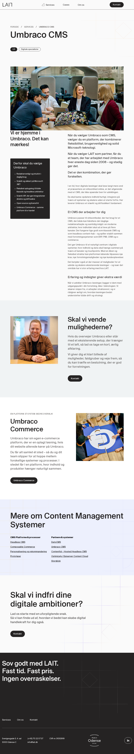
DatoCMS (56, 542)
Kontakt (34, 720)
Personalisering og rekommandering (28, 552)
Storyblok (56, 561)
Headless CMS (17, 542)
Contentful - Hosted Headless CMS (69, 552)
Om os (20, 720)
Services (29, 27)
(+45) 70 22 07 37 (35, 739)
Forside (14, 27)
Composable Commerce (22, 547)
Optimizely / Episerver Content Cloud (69, 556)
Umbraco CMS (58, 547)
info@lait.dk (33, 742)
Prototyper (15, 556)
